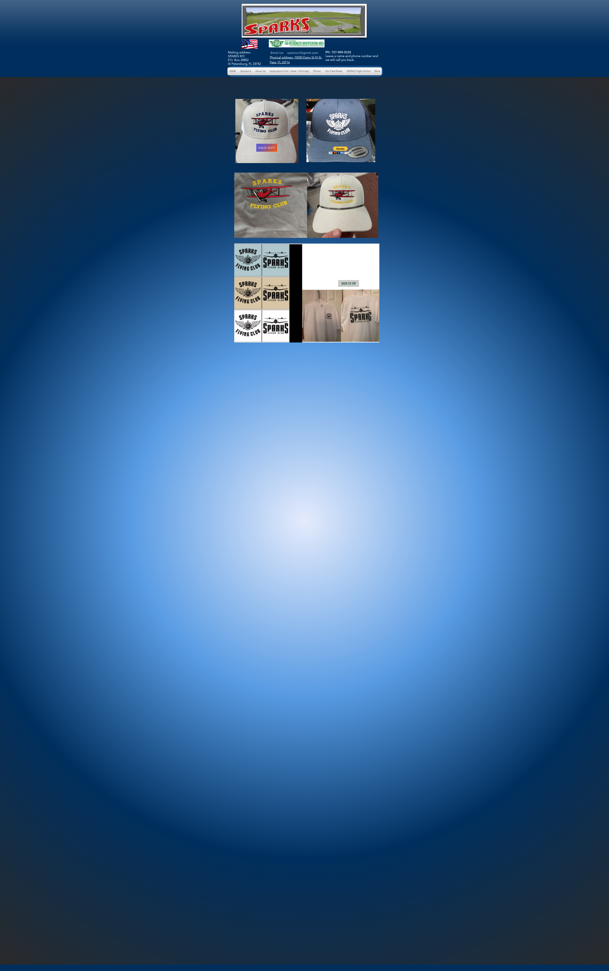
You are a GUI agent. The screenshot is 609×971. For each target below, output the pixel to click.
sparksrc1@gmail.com (302, 53)
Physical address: (282, 57)
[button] (340, 150)
